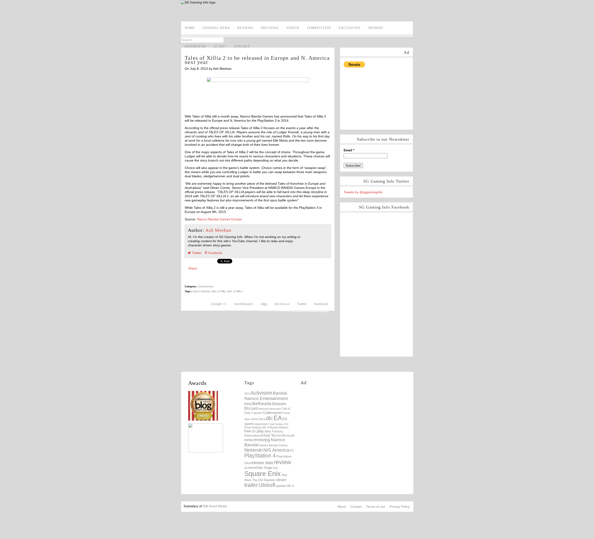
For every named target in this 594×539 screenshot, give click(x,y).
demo (254, 419)
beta (248, 404)
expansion (261, 424)
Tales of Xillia (218, 291)
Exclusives (350, 28)
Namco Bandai (201, 291)
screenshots (253, 467)
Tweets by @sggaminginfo (363, 192)
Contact (242, 46)
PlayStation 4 (260, 456)
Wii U (290, 486)
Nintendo (253, 450)
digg (264, 304)
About (341, 506)
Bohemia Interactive (269, 408)
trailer (251, 485)
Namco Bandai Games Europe (219, 219)
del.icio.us (282, 304)
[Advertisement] (328, 10)
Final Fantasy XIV (278, 424)
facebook (321, 304)
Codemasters (273, 413)
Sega (268, 467)
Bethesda (261, 403)
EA (278, 418)
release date (261, 462)
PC (292, 450)
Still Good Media (215, 506)
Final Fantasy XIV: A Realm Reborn (266, 427)
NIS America (276, 450)
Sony (275, 467)
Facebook (4, 52)
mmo (248, 440)
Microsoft (288, 435)
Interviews (195, 46)
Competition (319, 28)
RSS (4, 74)
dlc (269, 418)
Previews (270, 28)
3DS (247, 393)
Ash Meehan (218, 230)
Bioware (279, 404)
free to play (254, 431)
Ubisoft (266, 485)
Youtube (4, 67)
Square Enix (262, 473)
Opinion (375, 28)
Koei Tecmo (272, 435)
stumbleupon (243, 304)
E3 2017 (220, 46)
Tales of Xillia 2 (234, 291)
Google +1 (218, 304)
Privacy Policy (400, 506)
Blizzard (251, 408)
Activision (261, 393)
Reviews (245, 28)
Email (349, 150)
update (281, 486)
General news (216, 28)
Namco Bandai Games (273, 445)
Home (190, 28)
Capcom (256, 413)
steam (281, 480)
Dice (262, 419)
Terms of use (375, 506)
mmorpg (262, 439)
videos (292, 28)
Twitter (4, 59)
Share (192, 268)
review (282, 462)
